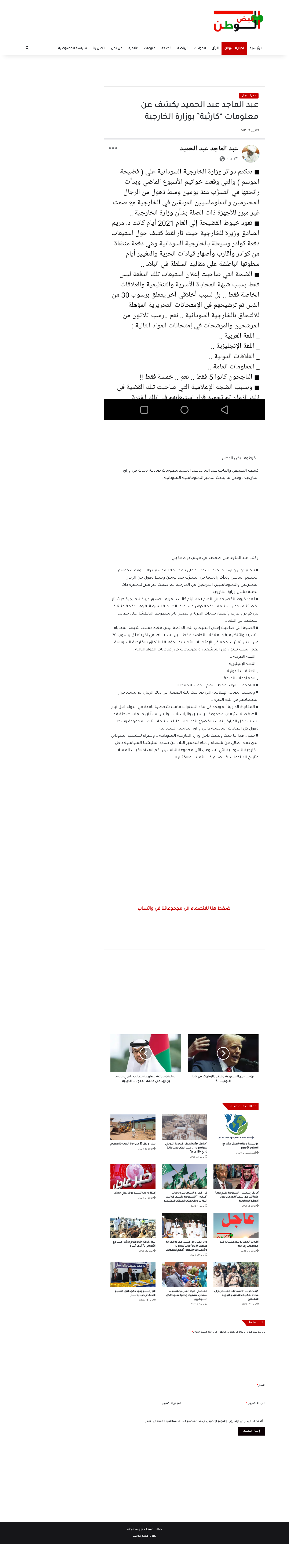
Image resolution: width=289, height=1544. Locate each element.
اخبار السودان (234, 48)
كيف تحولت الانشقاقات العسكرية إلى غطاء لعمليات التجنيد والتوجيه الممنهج (236, 1295)
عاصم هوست (140, 1536)
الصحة (166, 48)
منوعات (150, 48)
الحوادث (200, 48)
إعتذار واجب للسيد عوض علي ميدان (135, 1193)
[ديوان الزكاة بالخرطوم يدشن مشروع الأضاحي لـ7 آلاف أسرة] (133, 1225)
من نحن (116, 48)
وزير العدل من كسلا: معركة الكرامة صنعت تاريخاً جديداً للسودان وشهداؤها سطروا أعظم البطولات (186, 1246)
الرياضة (182, 48)
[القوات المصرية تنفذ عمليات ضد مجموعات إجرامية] (236, 1225)
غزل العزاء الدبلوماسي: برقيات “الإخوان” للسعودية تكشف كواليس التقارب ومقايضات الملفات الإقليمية (185, 1197)
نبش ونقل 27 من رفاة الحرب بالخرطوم (133, 1144)
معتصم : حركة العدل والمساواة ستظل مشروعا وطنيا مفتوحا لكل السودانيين (186, 1295)
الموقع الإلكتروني (171, 1403)
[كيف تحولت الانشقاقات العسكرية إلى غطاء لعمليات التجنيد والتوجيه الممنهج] (236, 1274)
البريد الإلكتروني (255, 1403)
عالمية (133, 48)
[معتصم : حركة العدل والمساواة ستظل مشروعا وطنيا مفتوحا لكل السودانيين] (184, 1274)
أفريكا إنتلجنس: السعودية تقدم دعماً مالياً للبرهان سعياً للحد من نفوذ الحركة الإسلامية (237, 1197)
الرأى (215, 48)
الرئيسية (256, 48)
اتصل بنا (99, 48)
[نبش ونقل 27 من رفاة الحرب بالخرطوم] (133, 1127)
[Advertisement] (144, 68)
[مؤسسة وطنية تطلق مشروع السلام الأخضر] (236, 1127)
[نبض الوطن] (235, 21)
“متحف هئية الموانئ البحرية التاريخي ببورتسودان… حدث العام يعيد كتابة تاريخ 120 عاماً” (186, 1148)
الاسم (261, 1385)
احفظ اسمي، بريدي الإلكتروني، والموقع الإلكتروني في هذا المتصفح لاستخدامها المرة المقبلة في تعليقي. (203, 1421)
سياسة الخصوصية (72, 48)
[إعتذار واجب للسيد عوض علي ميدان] (133, 1176)
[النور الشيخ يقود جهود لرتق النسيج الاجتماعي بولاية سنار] (133, 1274)
